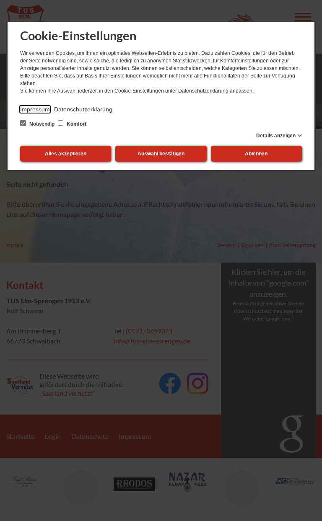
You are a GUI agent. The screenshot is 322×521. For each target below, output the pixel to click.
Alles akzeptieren (65, 154)
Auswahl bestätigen (161, 154)
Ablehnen (256, 154)
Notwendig (42, 124)
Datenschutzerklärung (83, 109)
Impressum (35, 109)
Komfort (75, 124)
